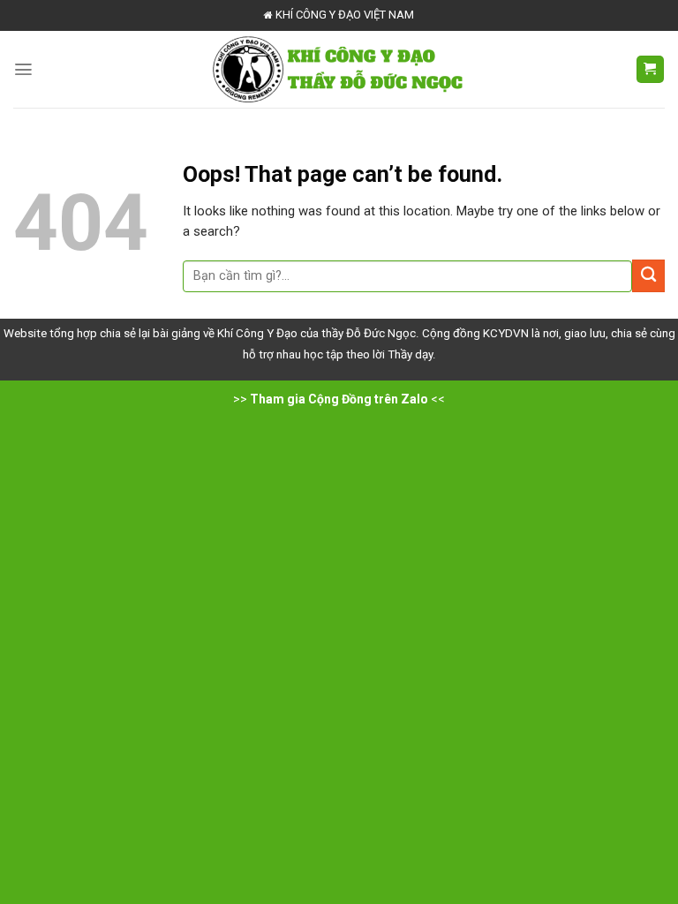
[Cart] (650, 69)
